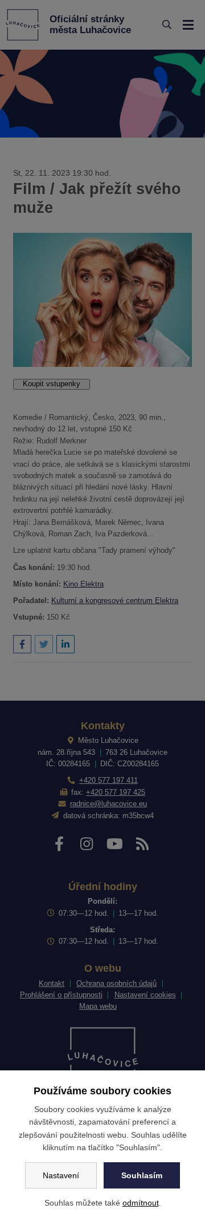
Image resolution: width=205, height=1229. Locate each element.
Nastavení (61, 1175)
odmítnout (140, 1202)
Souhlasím (141, 1175)
